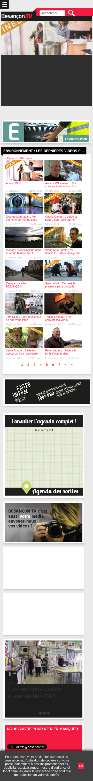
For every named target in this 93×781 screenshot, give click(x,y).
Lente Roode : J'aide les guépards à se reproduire (22, 352)
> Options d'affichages (19, 158)
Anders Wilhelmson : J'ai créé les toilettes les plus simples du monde (60, 186)
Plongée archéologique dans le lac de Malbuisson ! (23, 251)
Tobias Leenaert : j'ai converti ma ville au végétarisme (58, 319)
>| (72, 365)
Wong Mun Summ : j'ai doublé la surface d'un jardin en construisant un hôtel (62, 253)
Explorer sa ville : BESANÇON (16, 285)
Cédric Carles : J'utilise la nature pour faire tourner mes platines (61, 219)
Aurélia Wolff (13, 183)
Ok (81, 765)
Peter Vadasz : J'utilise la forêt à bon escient (60, 352)
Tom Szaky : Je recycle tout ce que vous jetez (23, 318)
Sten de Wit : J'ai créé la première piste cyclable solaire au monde (60, 286)
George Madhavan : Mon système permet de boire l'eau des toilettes (21, 219)
